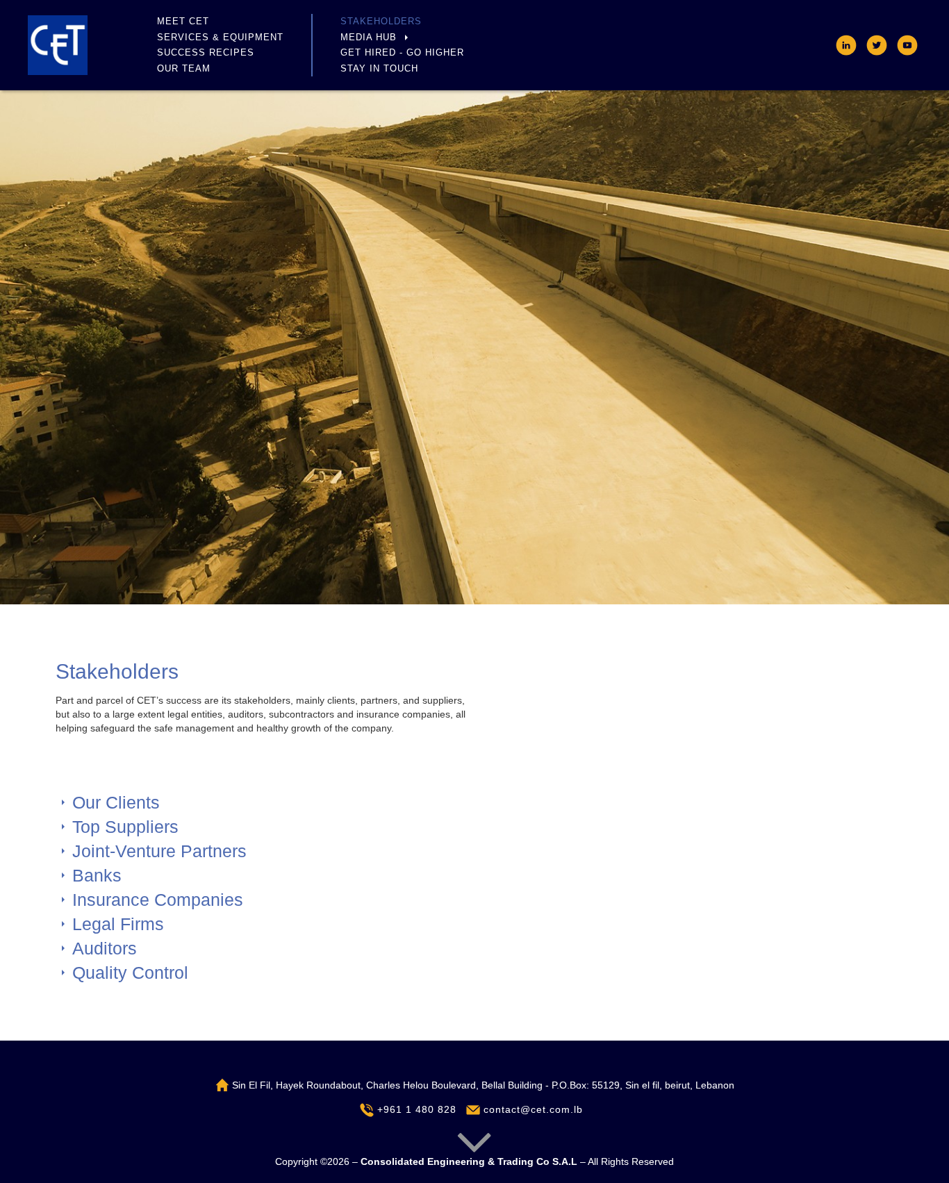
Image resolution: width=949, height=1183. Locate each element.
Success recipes (205, 52)
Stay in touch (379, 68)
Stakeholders (381, 21)
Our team (184, 68)
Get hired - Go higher (402, 52)
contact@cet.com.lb (531, 1109)
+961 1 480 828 (415, 1109)
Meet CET (183, 21)
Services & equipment (220, 37)
